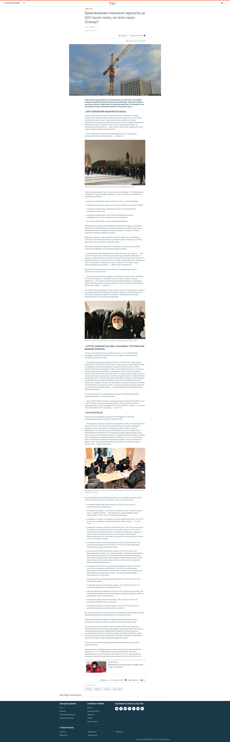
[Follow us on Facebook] (125, 708)
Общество (89, 9)
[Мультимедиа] (222, 3)
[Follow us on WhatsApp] (133, 708)
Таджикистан (92, 732)
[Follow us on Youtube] (116, 708)
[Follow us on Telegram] (129, 708)
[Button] (123, 36)
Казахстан (63, 732)
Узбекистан (119, 732)
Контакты (63, 711)
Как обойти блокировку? (67, 714)
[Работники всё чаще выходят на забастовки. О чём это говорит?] (96, 667)
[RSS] (142, 708)
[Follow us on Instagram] (121, 708)
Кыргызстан (63, 735)
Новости (90, 708)
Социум (89, 718)
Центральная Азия (93, 711)
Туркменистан (92, 735)
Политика (90, 714)
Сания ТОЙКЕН (90, 27)
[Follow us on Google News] (138, 708)
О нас (61, 708)
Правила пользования (67, 718)
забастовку (96, 652)
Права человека (92, 721)
